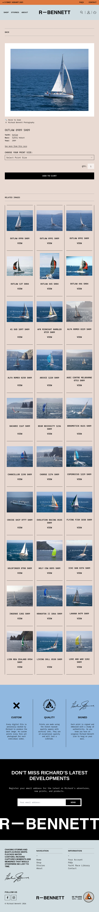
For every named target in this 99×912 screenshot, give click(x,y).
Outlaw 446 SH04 (79, 283)
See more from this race (16, 146)
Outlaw (15, 135)
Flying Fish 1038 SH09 (79, 519)
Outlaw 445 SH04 (49, 283)
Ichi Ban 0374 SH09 (79, 568)
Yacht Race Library (79, 865)
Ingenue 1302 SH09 (20, 613)
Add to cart (49, 176)
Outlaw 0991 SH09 (49, 238)
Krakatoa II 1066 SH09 (49, 613)
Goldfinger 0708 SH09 (20, 568)
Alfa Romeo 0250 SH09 (20, 377)
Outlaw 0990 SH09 (19, 238)
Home (38, 859)
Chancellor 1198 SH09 (20, 474)
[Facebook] (7, 897)
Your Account (75, 859)
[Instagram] (13, 897)
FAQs (81, 2)
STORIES (15, 12)
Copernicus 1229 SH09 (79, 474)
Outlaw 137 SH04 (20, 283)
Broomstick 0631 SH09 (79, 425)
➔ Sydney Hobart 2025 (12, 2)
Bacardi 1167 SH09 (20, 426)
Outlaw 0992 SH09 (79, 238)
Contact (93, 2)
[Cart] (94, 12)
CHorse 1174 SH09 (49, 474)
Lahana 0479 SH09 (79, 613)
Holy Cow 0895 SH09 (49, 568)
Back (7, 32)
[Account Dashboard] (88, 12)
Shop (38, 862)
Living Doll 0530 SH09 (49, 659)
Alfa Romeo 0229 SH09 (79, 329)
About (24, 12)
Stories (40, 865)
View (19, 243)
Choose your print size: (19, 152)
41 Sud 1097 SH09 (19, 329)
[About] (83, 898)
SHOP (6, 12)
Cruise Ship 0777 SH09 (19, 519)
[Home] (54, 12)
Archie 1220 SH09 (49, 377)
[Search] (81, 12)
